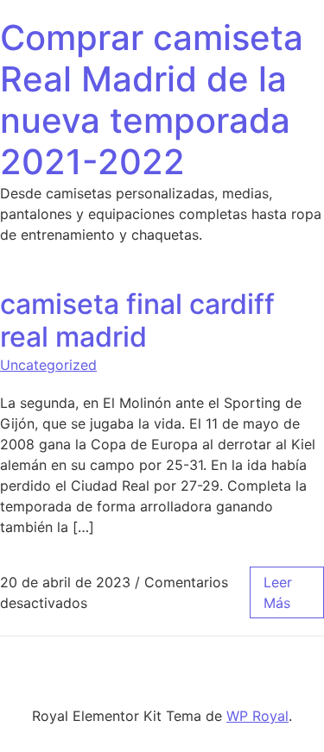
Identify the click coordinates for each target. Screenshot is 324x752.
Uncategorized (48, 364)
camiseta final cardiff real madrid (137, 320)
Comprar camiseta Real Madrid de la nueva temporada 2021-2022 (151, 99)
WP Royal (257, 715)
